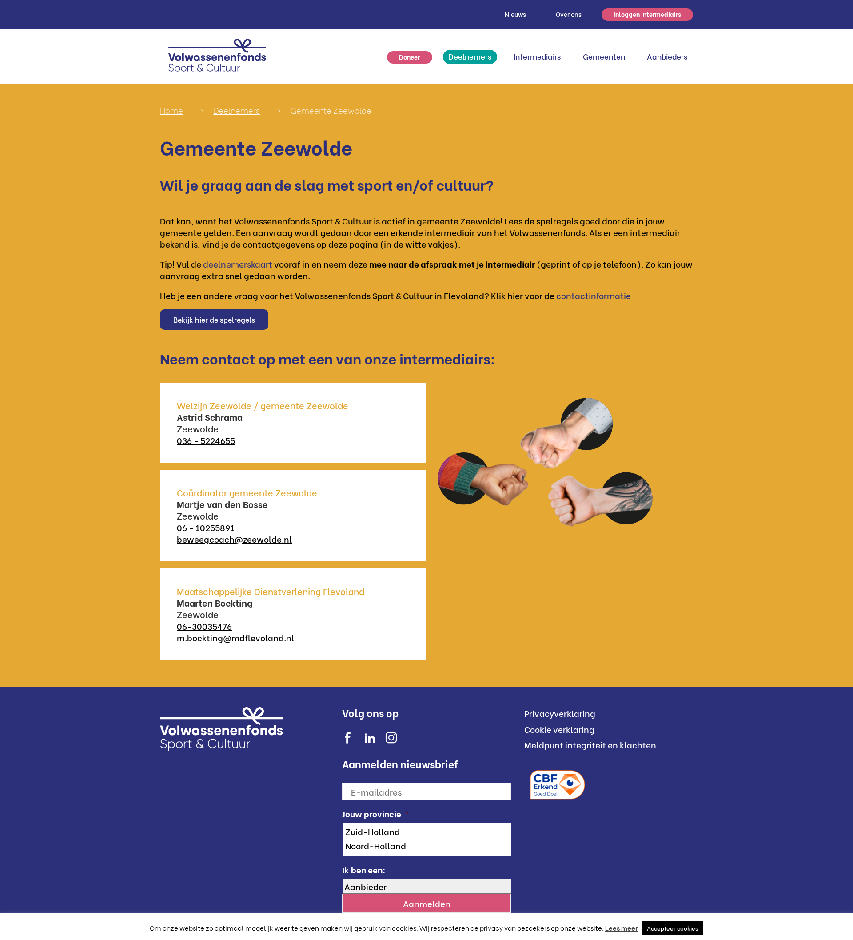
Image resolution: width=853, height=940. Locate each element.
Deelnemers (469, 56)
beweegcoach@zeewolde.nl (234, 538)
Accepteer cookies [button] (672, 928)
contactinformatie (593, 295)
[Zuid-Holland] (427, 831)
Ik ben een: (363, 869)
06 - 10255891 (206, 527)
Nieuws (515, 14)
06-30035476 (204, 626)
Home (171, 110)
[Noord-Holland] (427, 845)
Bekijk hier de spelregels (214, 319)
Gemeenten (604, 56)
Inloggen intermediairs (647, 14)
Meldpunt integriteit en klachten (590, 744)
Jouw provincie (375, 813)
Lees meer (621, 927)
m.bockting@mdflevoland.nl (235, 637)
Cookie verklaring (559, 729)
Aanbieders (667, 56)
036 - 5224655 (206, 440)
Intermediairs (537, 56)
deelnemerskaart (237, 263)
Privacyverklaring (559, 713)
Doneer (409, 56)
